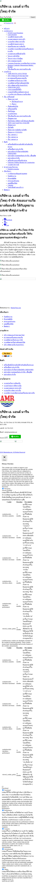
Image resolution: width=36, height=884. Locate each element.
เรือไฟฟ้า (11, 127)
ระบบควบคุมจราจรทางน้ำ (16, 39)
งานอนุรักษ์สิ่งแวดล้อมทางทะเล (18, 92)
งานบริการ (7, 71)
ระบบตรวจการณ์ (13, 164)
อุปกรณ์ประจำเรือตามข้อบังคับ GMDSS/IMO (19, 369)
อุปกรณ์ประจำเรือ (14, 158)
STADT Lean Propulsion (15, 33)
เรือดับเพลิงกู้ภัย (13, 106)
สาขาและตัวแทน (13, 181)
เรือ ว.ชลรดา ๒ (13, 137)
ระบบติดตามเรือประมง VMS (17, 80)
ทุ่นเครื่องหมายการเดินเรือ (16, 46)
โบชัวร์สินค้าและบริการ (16, 187)
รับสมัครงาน (12, 176)
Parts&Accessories (13, 169)
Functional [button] (5, 788)
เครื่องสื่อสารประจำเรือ (15, 149)
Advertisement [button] (6, 847)
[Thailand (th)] (8, 23)
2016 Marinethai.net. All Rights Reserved (12, 452)
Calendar (10, 185)
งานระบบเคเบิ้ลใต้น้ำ (15, 89)
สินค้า (6, 142)
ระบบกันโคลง (12, 113)
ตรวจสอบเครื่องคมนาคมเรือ (17, 78)
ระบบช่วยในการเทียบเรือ (12, 383)
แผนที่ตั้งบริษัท (12, 183)
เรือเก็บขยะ (11, 111)
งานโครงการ (8, 31)
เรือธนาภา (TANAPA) (15, 132)
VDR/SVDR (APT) (14, 87)
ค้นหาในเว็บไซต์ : (6, 17)
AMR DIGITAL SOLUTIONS (17, 73)
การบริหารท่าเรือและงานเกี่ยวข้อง (19, 94)
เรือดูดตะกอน (12, 118)
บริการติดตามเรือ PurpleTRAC (18, 85)
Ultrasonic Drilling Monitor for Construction (21, 162)
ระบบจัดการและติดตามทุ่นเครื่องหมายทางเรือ (19, 393)
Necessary (7, 488)
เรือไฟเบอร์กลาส (17, 101)
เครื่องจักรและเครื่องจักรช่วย (17, 160)
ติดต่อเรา (7, 190)
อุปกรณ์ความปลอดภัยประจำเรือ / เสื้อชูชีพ (22, 155)
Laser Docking (12, 34)
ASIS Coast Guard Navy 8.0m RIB (18, 123)
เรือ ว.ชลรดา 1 (12, 134)
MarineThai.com (16, 308)
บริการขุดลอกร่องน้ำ (15, 61)
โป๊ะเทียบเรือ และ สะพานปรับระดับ (19, 69)
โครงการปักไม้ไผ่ (13, 56)
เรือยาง (14, 104)
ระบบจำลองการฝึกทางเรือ (12, 385)
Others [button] (4, 867)
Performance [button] (6, 808)
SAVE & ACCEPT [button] (8, 881)
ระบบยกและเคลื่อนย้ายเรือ (16, 53)
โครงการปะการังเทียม (15, 58)
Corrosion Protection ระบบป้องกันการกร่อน (22, 63)
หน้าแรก (7, 28)
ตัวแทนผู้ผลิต (12, 178)
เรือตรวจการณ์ (13, 99)
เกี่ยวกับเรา (7, 171)
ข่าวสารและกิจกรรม (11, 167)
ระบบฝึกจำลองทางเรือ (15, 37)
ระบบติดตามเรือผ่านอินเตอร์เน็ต (18, 83)
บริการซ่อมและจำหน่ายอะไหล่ (18, 76)
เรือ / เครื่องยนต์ (9, 97)
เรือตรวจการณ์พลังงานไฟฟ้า (17, 130)
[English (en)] (15, 23)
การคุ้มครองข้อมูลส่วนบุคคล (17, 173)
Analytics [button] (5, 827)
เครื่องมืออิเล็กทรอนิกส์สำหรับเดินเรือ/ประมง (19, 365)
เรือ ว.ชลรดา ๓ (13, 139)
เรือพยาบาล (12, 125)
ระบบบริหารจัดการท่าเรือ (16, 41)
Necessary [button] (5, 487)
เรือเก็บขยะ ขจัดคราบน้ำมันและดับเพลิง (21, 121)
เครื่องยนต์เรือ (12, 109)
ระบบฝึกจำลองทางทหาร (16, 44)
